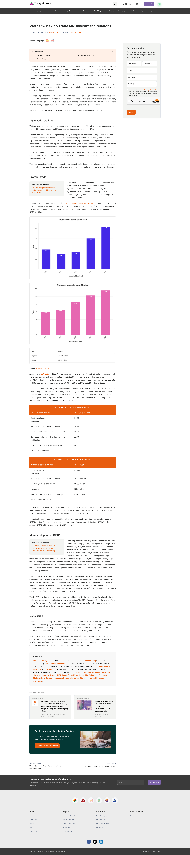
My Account (100, 820)
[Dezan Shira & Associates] (75, 800)
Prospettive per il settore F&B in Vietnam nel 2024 (100, 766)
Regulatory (86, 11)
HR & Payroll (98, 11)
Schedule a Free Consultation (47, 745)
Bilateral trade (41, 59)
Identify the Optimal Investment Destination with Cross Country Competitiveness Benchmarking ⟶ (44, 548)
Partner (132, 816)
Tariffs (38, 11)
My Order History (102, 823)
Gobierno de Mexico (44, 368)
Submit (131, 112)
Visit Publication (102, 816)
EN (137, 4)
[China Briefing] (91, 800)
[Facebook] (89, 842)
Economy (48, 11)
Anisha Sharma (76, 32)
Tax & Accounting (72, 11)
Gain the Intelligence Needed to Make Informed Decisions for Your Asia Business (44, 190)
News (31, 823)
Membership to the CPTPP (87, 55)
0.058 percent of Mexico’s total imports (80, 203)
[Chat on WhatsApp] (159, 4)
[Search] (115, 4)
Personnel (33, 820)
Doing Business (146, 11)
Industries (58, 11)
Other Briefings (125, 4)
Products (99, 827)
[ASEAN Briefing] (107, 800)
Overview (32, 816)
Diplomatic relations (43, 55)
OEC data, (45, 374)
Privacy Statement (150, 90)
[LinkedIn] (101, 842)
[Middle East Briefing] (115, 800)
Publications (122, 11)
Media (133, 11)
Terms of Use (146, 851)
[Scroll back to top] (185, 850)
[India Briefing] (99, 800)
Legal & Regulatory (70, 823)
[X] (95, 842)
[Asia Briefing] (83, 800)
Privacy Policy (156, 851)
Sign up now (154, 782)
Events (111, 11)
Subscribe (33, 831)
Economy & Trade (69, 816)
